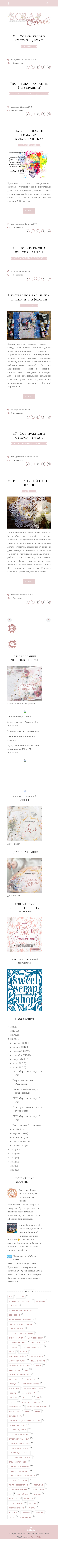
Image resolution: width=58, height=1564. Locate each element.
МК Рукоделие (14, 1388)
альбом (21, 1305)
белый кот (13, 1314)
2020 (13, 1039)
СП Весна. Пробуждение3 (19, 1475)
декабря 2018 (19, 1051)
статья (24, 1489)
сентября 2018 (20, 1063)
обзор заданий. (28, 1402)
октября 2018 (19, 1059)
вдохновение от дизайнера (20, 1328)
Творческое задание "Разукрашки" (29, 85)
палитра (26, 1406)
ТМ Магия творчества (18, 1498)
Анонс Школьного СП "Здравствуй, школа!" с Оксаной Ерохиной (30, 1237)
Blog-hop (13, 1521)
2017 (13, 1158)
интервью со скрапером (32, 1356)
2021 (13, 1035)
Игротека (13, 1356)
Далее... (29, 211)
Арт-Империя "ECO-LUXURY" (19, 1310)
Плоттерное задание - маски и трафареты (29, 297)
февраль (37, 1503)
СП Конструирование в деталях (22, 1484)
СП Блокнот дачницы (18, 1470)
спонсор (12, 1489)
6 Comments (17, 275)
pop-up (12, 1526)
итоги (11, 1360)
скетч (29, 491)
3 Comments (17, 413)
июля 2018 (18, 1071)
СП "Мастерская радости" (19, 1452)
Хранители (28, 1507)
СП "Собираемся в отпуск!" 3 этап (29, 38)
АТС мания (40, 1310)
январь (32, 1516)
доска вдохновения (17, 1351)
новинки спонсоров (30, 1392)
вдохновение (14, 1323)
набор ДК (12, 1392)
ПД (38, 1406)
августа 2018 (19, 1067)
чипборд (32, 1512)
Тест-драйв (38, 1493)
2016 (13, 1162)
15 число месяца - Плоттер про (23, 739)
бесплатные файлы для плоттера (22, 1319)
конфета (23, 1360)
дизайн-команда (16, 1346)
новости (12, 1402)
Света (27, 1420)
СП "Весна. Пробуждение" (19, 1443)
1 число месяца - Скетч (19, 725)
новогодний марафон (33, 1397)
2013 (13, 1174)
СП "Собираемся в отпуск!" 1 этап (29, 435)
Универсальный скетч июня (29, 483)
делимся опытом (16, 1337)
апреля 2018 (19, 1142)
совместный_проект (29, 258)
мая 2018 (17, 1138)
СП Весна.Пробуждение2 (18, 1480)
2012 (13, 1178)
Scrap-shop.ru (25, 1526)
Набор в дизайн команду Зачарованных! (29, 135)
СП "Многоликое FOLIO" (18, 1457)
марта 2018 (18, 1146)
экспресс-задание (16, 1516)
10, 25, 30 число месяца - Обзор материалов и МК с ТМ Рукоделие (23, 757)
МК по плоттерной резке (19, 1383)
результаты (14, 1420)
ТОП (10, 1503)
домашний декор (35, 1346)
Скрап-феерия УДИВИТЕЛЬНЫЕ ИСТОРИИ (24, 1429)
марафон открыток (17, 1369)
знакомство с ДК (38, 1351)
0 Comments (17, 110)
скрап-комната (15, 1424)
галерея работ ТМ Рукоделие (21, 1333)
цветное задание (16, 1512)
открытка (13, 1406)
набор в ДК (29, 145)
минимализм (14, 1379)
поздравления (15, 1415)
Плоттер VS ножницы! (31, 1411)
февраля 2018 (19, 1150)
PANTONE (39, 1521)
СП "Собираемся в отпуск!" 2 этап (29, 250)
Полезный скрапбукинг (37, 1415)
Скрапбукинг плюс (17, 1434)
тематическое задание (29, 94)
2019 (13, 1043)
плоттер (29, 305)
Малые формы (37, 1365)
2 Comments (17, 227)
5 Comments (17, 63)
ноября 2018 (19, 1055)
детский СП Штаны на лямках (21, 1342)
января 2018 (19, 1154)
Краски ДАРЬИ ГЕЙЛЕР (17, 1365)
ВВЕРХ (31, 1537)
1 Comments (17, 606)
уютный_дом (22, 1503)
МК (26, 1379)
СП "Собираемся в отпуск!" (20, 1466)
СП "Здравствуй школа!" (19, 1447)
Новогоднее (14, 1397)
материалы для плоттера (19, 1374)
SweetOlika (36, 1545)
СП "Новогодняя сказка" (19, 1461)
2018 (13, 1047)
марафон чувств (38, 1369)
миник (29, 46)
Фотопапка (13, 1507)
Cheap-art (26, 1521)
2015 (13, 1166)
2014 (13, 1170)
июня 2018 (18, 1076)
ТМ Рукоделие (38, 1498)
